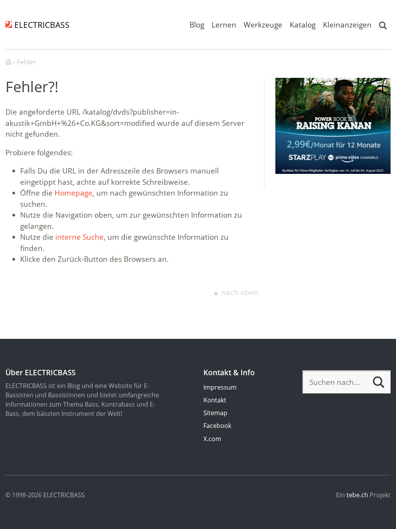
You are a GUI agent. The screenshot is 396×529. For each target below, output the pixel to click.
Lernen (224, 24)
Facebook (217, 425)
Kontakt (214, 400)
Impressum (220, 387)
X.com (212, 439)
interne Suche (79, 237)
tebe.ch (357, 495)
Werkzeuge (263, 24)
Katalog (303, 24)
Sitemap (215, 413)
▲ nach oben (235, 292)
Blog (196, 24)
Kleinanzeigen (347, 24)
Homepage (73, 193)
